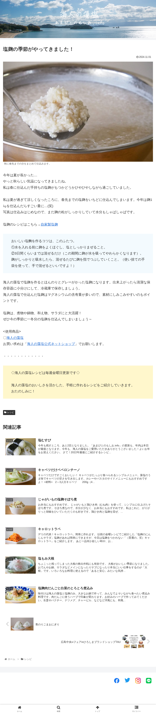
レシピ (10, 412)
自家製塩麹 (49, 224)
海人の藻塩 (15, 338)
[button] (144, 462)
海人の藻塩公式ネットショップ (51, 344)
